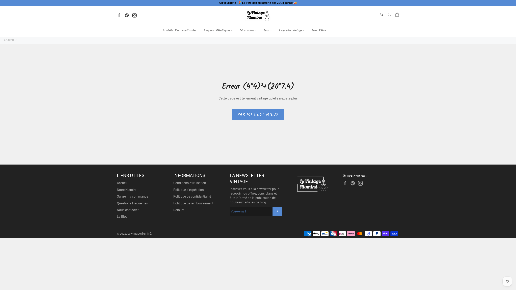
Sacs (267, 30)
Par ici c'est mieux (257, 114)
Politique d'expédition (188, 190)
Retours (178, 210)
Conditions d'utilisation (189, 183)
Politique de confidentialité (192, 196)
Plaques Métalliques (217, 30)
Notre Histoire (126, 190)
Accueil (122, 183)
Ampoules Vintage (290, 30)
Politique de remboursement (193, 203)
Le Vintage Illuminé (139, 233)
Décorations (247, 30)
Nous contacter (127, 210)
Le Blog (122, 217)
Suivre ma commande (132, 196)
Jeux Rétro (318, 30)
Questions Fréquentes (132, 203)
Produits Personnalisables (180, 30)
